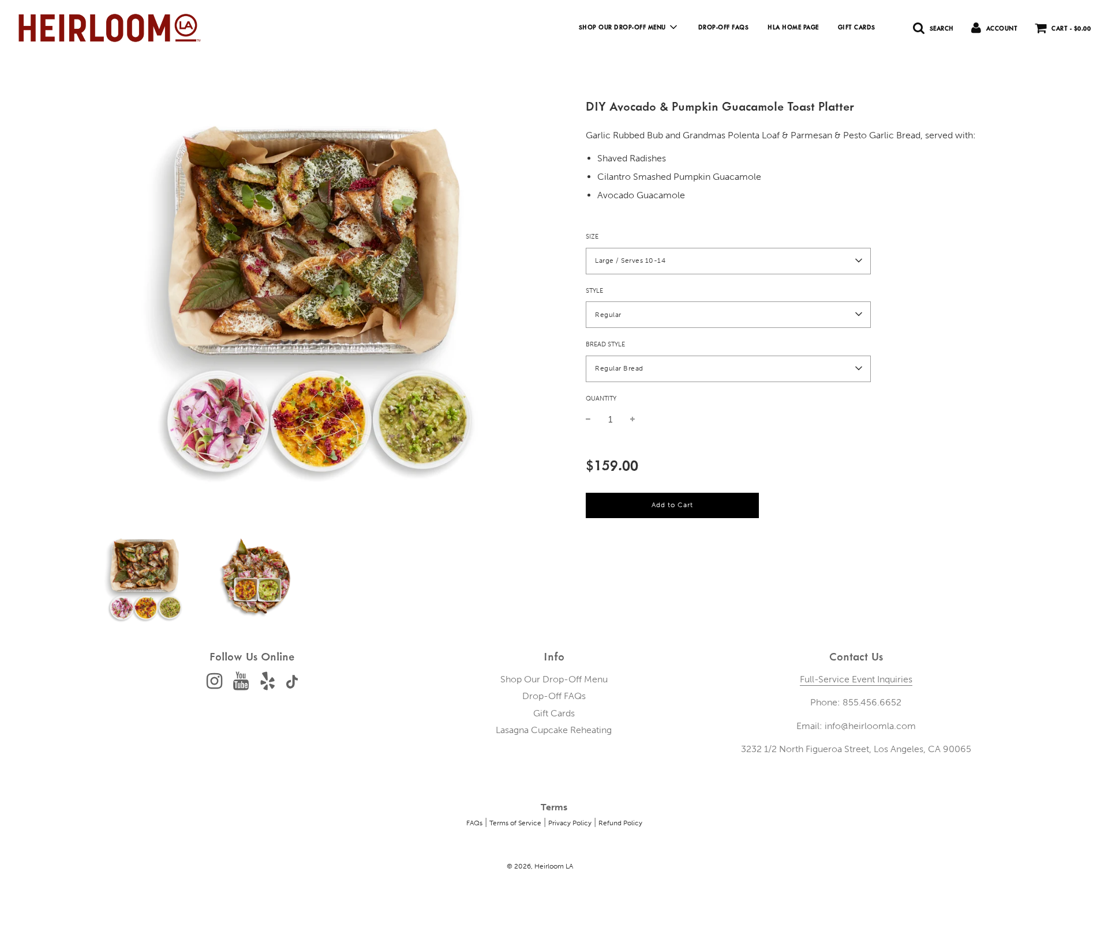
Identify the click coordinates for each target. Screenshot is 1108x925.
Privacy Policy (570, 823)
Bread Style (605, 344)
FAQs (474, 823)
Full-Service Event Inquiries (856, 679)
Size (592, 236)
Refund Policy (620, 823)
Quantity (601, 398)
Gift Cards (856, 27)
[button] (728, 260)
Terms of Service (515, 823)
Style (594, 290)
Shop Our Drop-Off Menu (554, 679)
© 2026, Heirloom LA (540, 866)
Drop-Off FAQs (723, 27)
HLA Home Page (793, 27)
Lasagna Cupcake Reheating (554, 729)
